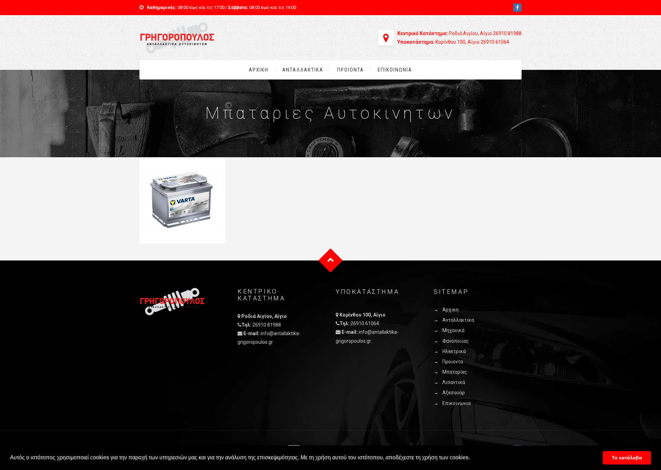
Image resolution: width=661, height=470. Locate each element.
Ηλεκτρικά (454, 351)
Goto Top (330, 260)
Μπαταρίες (454, 372)
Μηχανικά (453, 330)
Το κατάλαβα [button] (627, 457)
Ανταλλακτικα (302, 70)
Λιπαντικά (453, 382)
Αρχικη (259, 70)
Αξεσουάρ (453, 392)
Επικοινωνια (395, 70)
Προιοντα (350, 70)
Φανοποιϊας (455, 341)
